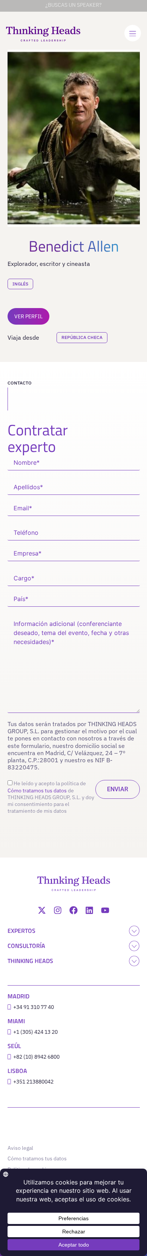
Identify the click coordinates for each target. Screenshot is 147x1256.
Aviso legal (20, 1148)
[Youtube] (105, 910)
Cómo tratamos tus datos (37, 790)
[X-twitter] (42, 910)
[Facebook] (73, 910)
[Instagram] (58, 910)
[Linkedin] (89, 910)
